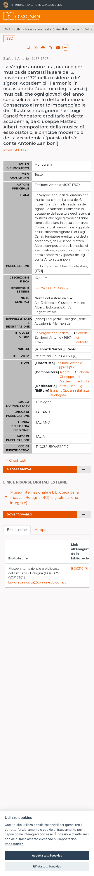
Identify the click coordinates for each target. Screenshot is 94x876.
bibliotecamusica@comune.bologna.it (37, 582)
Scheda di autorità (82, 337)
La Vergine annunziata (52, 333)
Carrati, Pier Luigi (70, 386)
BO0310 (79, 569)
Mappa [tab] (40, 530)
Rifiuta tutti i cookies (47, 866)
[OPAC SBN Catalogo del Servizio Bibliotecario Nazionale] (8, 16)
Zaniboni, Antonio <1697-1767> (69, 365)
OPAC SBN (12, 29)
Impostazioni (14, 844)
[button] (35, 47)
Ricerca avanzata (38, 29)
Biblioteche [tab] (17, 530)
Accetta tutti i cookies (47, 855)
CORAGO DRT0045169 (52, 288)
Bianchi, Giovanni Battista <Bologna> (69, 393)
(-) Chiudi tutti (15, 461)
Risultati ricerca (67, 29)
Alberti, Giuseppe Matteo (67, 376)
